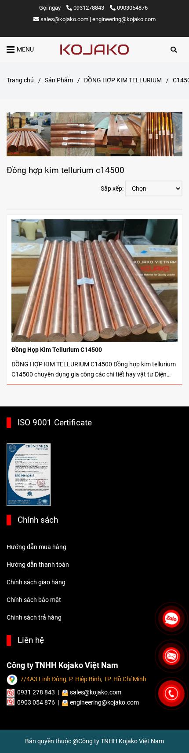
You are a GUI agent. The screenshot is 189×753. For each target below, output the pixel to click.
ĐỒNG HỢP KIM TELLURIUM (123, 80)
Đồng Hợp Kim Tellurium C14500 (56, 350)
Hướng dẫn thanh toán (38, 564)
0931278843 (89, 7)
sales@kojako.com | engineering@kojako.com (98, 19)
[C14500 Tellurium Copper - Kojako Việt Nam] (94, 280)
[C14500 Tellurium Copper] (94, 50)
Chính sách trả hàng (34, 617)
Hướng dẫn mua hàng (36, 547)
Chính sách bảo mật (34, 600)
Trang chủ (20, 80)
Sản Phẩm (59, 80)
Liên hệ (31, 640)
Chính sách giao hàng (36, 582)
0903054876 (132, 7)
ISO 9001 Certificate (55, 422)
